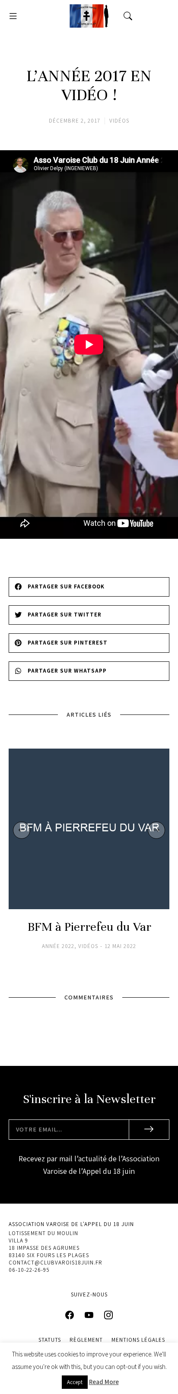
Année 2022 (58, 946)
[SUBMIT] (149, 1129)
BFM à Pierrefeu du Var (89, 927)
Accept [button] (75, 1382)
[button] (13, 16)
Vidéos (119, 120)
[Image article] (89, 829)
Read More (104, 1382)
